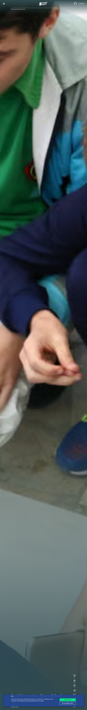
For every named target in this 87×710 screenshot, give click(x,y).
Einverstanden (67, 699)
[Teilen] (74, 690)
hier (42, 701)
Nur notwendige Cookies (67, 703)
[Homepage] (43, 3)
